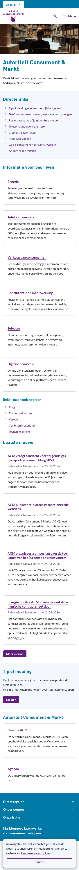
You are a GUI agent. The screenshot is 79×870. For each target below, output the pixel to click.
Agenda (13, 769)
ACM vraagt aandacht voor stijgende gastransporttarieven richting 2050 (37, 458)
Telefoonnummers (21, 217)
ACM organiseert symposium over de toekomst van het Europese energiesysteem (38, 555)
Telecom (14, 328)
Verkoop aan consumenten (27, 257)
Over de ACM (18, 730)
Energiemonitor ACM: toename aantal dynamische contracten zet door (38, 604)
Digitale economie (21, 364)
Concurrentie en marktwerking (30, 293)
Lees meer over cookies (35, 853)
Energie (13, 182)
